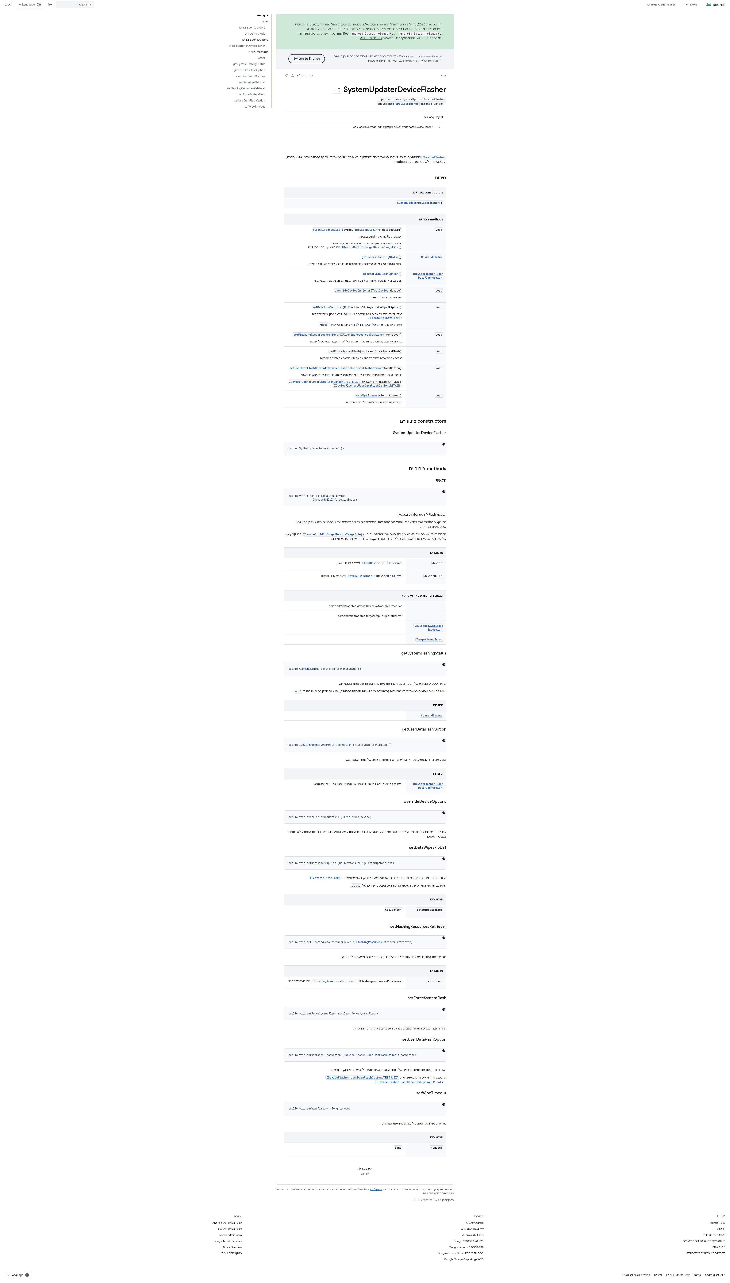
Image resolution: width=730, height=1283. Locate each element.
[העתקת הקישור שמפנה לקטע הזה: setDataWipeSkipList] (405, 848)
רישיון (669, 1275)
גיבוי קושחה (719, 1247)
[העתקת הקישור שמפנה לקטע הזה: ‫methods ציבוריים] (405, 469)
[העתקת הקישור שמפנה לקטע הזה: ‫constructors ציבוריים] (396, 421)
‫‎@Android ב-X (475, 1222)
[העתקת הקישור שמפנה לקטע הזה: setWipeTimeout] (412, 1093)
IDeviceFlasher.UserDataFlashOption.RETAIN (367, 385)
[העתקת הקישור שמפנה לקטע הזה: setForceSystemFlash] (404, 998)
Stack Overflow (232, 1247)
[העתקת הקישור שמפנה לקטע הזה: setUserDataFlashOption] (398, 1039)
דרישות (721, 1229)
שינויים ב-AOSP (371, 38)
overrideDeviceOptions (352, 290)
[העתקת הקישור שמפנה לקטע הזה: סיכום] (431, 178)
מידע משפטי (682, 1275)
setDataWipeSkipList (328, 307)
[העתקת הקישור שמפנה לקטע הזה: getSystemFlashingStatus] (397, 653)
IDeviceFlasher (407, 103)
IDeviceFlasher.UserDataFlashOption (428, 275)
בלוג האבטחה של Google (468, 1241)
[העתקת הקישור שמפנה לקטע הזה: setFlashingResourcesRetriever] (386, 927)
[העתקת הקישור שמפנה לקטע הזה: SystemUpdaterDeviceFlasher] (389, 433)
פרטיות (658, 1275)
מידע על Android (715, 1275)
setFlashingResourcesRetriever (317, 334)
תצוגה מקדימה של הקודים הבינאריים (704, 1241)
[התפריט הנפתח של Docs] (685, 4)
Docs (693, 4)
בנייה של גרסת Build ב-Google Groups (461, 1253)
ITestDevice (331, 229)
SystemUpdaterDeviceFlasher (418, 202)
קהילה (697, 1275)
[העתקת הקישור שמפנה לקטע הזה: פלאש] (432, 480)
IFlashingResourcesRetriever (362, 334)
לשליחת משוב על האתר (636, 1275)
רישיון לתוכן (376, 1189)
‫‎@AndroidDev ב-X (472, 1229)
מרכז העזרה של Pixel (229, 1229)
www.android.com (230, 1235)
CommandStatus (431, 257)
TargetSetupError (429, 639)
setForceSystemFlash (344, 351)
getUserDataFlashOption (380, 274)
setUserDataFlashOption (307, 368)
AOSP (443, 75)
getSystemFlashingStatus (380, 257)
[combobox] (75, 4)
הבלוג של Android (473, 1235)
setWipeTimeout (367, 395)
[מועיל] (292, 75)
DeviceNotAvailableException (428, 627)
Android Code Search (661, 4)
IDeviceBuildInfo (368, 229)
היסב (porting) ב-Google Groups (464, 1259)
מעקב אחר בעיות (231, 1253)
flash (317, 229)
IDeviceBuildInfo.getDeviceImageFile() (372, 247)
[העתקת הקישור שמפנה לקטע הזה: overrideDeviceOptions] (400, 802)
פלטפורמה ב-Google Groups (466, 1247)
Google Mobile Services (227, 1241)
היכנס (8, 4)
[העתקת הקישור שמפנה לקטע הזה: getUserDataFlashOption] (398, 729)
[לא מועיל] (287, 75)
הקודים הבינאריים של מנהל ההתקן (705, 1253)
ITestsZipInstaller (384, 318)
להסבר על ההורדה (714, 1235)
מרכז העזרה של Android (227, 1222)
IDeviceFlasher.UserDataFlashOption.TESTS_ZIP (324, 382)
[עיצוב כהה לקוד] (443, 444)
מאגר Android (717, 1222)
